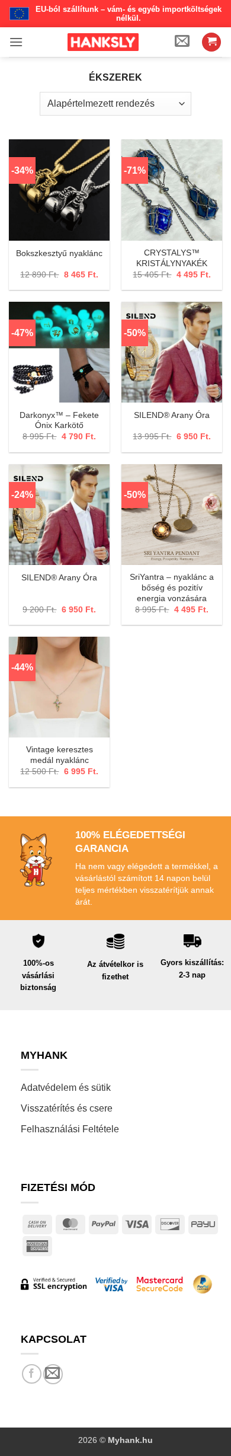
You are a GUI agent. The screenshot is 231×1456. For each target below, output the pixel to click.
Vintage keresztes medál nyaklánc (59, 755)
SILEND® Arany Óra (172, 415)
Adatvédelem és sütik (66, 1088)
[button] (16, 41)
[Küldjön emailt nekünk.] (53, 1374)
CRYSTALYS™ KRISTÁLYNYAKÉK (171, 258)
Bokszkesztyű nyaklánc (59, 253)
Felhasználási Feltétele (70, 1129)
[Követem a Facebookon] (31, 1374)
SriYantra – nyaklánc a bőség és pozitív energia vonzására (172, 587)
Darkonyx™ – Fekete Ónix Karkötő (59, 420)
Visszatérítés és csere (67, 1108)
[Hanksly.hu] (103, 42)
